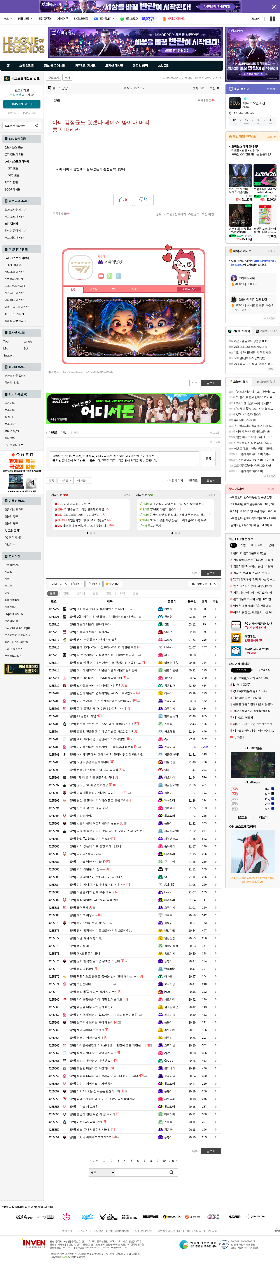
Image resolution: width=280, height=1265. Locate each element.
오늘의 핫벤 (11, 516)
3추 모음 (13, 168)
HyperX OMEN (14, 614)
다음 (171, 1160)
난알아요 (169, 930)
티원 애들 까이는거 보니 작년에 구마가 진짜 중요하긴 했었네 (111, 831)
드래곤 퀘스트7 (13, 649)
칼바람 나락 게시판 (15, 321)
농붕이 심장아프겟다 (85, 1037)
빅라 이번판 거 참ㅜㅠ (86, 869)
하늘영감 (169, 762)
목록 (200, 100)
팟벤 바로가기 (12, 565)
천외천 (168, 609)
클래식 (81, 593)
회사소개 (67, 1231)
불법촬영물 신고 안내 (169, 1231)
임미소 (168, 632)
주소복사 (53, 372)
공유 (159, 214)
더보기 (118, 276)
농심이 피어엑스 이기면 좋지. (91, 1083)
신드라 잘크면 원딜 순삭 (88, 808)
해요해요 (169, 731)
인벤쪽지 (101, 276)
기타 (122, 593)
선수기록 (10, 410)
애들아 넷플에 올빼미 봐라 (89, 624)
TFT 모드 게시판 (14, 314)
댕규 (167, 877)
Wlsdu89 (169, 968)
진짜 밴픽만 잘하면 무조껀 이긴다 (94, 961)
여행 (7, 593)
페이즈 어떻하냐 (83, 915)
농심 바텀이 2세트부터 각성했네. (93, 900)
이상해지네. (80, 815)
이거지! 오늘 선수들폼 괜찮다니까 (94, 1091)
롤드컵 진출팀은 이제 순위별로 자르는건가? (100, 731)
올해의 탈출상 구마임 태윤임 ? (92, 1053)
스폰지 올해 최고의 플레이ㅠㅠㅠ (93, 823)
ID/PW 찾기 (29, 113)
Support (8, 355)
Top (5, 341)
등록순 (63, 432)
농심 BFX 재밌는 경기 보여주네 (92, 991)
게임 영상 (10, 607)
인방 (109, 593)
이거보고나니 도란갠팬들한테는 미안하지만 (100, 700)
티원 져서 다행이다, (85, 938)
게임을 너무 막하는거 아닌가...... (93, 1007)
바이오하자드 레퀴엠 (16, 642)
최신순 (75, 432)
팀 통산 (9, 417)
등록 (208, 458)
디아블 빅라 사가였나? (87, 861)
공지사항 (212, 1231)
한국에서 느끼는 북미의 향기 (91, 1022)
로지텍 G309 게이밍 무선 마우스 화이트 (253, 511)
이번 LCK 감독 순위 (85, 1121)
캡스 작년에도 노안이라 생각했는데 (95, 678)
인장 (73, 289)
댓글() (210, 100)
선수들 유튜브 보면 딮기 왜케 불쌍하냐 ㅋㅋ (100, 723)
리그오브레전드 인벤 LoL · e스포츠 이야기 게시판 (192, 77)
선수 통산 (10, 424)
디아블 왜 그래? (82, 1106)
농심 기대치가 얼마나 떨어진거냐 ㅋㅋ (97, 884)
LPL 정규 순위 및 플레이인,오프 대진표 (97, 609)
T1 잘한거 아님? (83, 716)
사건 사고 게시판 (14, 293)
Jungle (28, 341)
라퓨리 (168, 693)
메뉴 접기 (189, 289)
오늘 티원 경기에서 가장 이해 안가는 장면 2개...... (104, 662)
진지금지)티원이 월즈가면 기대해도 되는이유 (101, 1014)
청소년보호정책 (143, 1231)
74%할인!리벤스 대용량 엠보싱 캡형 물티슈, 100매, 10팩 (253, 497)
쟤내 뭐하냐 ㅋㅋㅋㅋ (86, 1030)
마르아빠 (169, 1114)
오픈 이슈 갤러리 (14, 509)
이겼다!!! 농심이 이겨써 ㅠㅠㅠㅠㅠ (95, 792)
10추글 (96, 583)
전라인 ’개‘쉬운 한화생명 (88, 785)
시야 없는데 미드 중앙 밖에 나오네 (94, 846)
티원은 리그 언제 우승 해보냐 (91, 892)
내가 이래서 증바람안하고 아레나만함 (96, 739)
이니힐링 (110, 276)
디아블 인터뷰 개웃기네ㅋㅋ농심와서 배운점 (100, 746)
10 (164, 1160)
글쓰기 (211, 573)
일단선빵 (169, 938)
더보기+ (128, 494)
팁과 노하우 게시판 (15, 209)
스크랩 (168, 214)
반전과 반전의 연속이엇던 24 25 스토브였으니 (102, 693)
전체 (53, 593)
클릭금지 (78, 907)
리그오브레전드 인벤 (25, 78)
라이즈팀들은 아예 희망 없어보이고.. (96, 999)
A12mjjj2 (169, 884)
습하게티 (169, 808)
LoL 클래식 (14, 265)
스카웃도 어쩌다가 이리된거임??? (94, 685)
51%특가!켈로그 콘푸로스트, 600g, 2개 (252, 504)
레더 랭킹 (10, 438)
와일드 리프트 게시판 (16, 307)
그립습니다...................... (89, 984)
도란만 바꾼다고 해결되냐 (89, 1068)
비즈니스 (83, 1231)
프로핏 (168, 639)
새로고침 (215, 432)
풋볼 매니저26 (13, 656)
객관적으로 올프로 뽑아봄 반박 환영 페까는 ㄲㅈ (103, 976)
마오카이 (169, 777)
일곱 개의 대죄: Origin (17, 628)
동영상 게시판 (12, 382)
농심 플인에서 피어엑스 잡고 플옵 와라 (97, 800)
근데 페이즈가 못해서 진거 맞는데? (95, 877)
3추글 (78, 583)
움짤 (95, 593)
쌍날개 (168, 678)
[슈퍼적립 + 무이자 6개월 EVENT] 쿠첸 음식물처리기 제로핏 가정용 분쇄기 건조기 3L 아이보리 (253, 525)
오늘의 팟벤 (11, 523)
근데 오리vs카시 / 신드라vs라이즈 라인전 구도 (102, 647)
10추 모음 (13, 175)
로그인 (255, 19)
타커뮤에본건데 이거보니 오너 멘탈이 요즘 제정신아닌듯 (108, 1045)
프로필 (93, 289)
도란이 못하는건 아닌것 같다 (91, 1060)
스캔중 (168, 723)
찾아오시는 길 (193, 1231)
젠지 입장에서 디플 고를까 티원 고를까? (98, 930)
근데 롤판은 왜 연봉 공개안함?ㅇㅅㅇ (96, 708)
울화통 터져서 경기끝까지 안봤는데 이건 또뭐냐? (104, 1076)
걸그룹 (8, 586)
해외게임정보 (12, 600)
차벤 (7, 579)
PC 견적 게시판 (13, 537)
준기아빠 (169, 861)
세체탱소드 (171, 838)
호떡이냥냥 (60, 88)
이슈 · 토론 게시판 (15, 286)
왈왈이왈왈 (171, 670)
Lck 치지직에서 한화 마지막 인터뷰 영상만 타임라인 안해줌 (110, 754)
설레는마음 (171, 662)
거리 (167, 869)
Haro (167, 991)
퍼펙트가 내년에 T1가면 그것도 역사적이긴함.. (102, 1099)
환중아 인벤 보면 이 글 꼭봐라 (91, 1114)
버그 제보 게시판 (14, 237)
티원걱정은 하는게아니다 (88, 762)
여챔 (167, 769)
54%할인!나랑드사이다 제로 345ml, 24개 (253, 518)
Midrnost (169, 647)
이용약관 (98, 1231)
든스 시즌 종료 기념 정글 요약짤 (93, 769)
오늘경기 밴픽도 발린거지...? (91, 632)
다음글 (64, 480)
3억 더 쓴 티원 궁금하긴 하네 (91, 777)
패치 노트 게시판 (14, 216)
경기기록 (10, 403)
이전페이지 (176, 480)
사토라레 (169, 999)
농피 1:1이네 (80, 968)
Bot (26, 348)
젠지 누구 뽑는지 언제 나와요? (92, 639)
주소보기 (53, 77)
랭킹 (114, 289)
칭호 (134, 289)
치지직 (8, 572)
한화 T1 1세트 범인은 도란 (89, 838)
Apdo (167, 739)
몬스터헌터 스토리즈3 (17, 635)
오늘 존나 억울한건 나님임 (89, 1129)
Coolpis (168, 1060)
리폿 (167, 655)
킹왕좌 (168, 1129)
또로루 (168, 915)
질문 (135, 593)
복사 (67, 77)
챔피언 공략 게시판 (15, 230)
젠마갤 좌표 (80, 945)
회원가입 (12, 113)
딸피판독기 (171, 716)
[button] (87, 533)
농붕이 (168, 792)
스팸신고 (194, 214)
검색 (36, 125)
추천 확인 (208, 214)
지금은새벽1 (171, 754)
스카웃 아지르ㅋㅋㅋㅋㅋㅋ (90, 1137)
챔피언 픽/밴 (12, 431)
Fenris (168, 892)
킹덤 (167, 624)
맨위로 (193, 480)
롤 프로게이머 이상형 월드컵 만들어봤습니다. (101, 655)
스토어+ (271, 136)
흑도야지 (169, 953)
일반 (66, 593)
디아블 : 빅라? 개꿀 (85, 854)
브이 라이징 (11, 621)
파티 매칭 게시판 (14, 300)
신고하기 (180, 214)
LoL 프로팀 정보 (14, 445)
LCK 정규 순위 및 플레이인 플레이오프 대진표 (102, 616)
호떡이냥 (169, 700)
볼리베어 (169, 1068)
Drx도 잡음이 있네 (84, 953)
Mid (5, 348)
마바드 (168, 976)
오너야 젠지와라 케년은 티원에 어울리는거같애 (102, 670)
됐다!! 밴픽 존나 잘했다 (87, 922)
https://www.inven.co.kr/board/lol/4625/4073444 (88, 372)
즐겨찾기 (114, 583)
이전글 (81, 480)
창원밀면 (169, 685)
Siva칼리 (169, 800)
